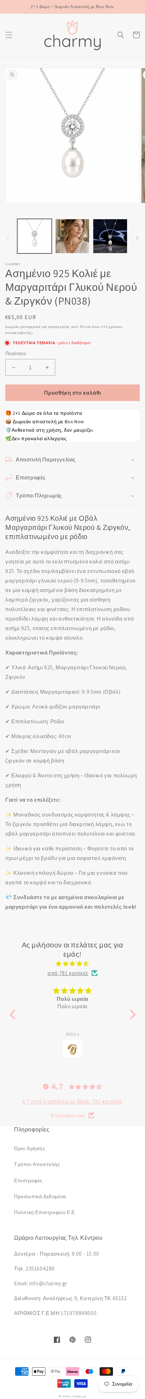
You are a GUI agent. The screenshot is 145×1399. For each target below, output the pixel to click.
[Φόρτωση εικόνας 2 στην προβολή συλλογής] (72, 236)
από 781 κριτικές (68, 973)
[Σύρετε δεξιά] (137, 238)
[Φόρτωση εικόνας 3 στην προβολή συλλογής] (110, 236)
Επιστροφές (28, 1180)
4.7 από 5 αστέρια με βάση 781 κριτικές (72, 1101)
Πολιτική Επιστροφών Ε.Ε (44, 1212)
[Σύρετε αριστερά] (7, 238)
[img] (73, 963)
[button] (9, 35)
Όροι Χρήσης (29, 1148)
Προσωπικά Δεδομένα (40, 1196)
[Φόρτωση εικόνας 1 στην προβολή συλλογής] (34, 236)
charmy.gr (78, 1396)
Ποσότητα (15, 354)
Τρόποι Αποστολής (37, 1164)
